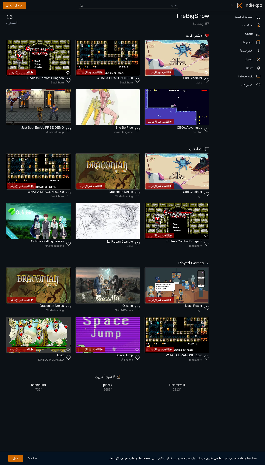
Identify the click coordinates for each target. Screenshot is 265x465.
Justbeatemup (55, 132)
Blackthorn (126, 82)
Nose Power (193, 305)
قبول (15, 458)
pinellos (197, 132)
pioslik (107, 387)
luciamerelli (177, 387)
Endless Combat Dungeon (45, 78)
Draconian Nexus (121, 191)
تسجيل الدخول (14, 5)
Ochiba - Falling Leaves (47, 241)
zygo (199, 82)
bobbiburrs (38, 387)
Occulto (127, 305)
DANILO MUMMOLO (51, 359)
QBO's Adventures (189, 127)
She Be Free (124, 127)
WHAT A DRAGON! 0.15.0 (115, 78)
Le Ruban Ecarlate (120, 241)
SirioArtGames (124, 310)
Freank (128, 359)
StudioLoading (124, 196)
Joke (130, 245)
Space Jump (124, 355)
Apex (60, 355)
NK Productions (54, 245)
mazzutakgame (123, 132)
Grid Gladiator (192, 78)
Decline (32, 458)
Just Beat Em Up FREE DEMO (42, 127)
